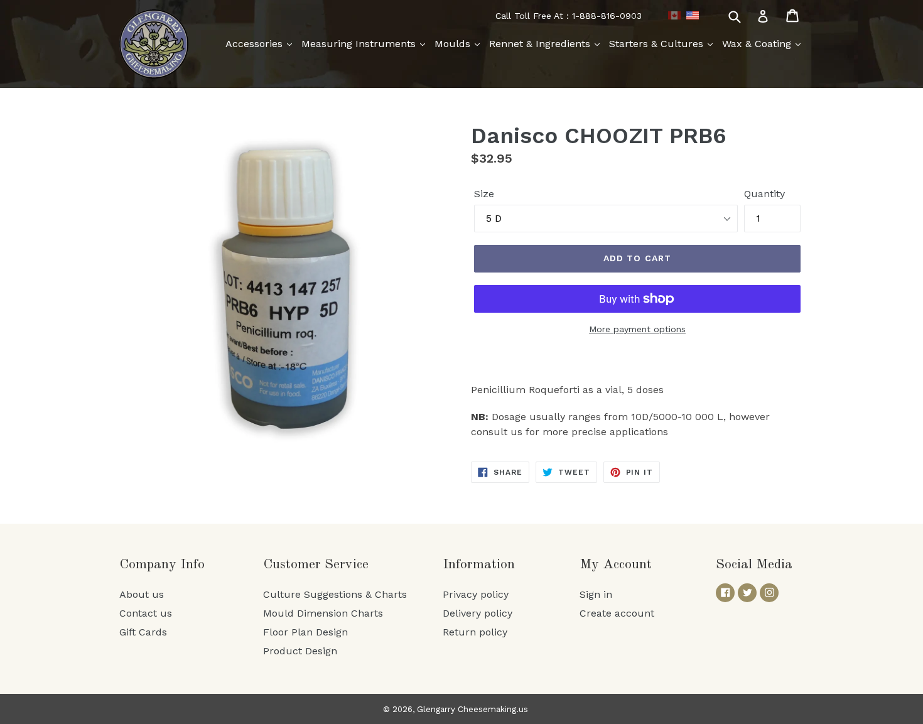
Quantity (764, 194)
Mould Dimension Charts (323, 613)
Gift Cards (143, 632)
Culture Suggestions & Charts (335, 594)
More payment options (637, 329)
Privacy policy (476, 594)
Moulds (454, 44)
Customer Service (316, 564)
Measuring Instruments (360, 44)
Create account (617, 613)
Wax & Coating (758, 44)
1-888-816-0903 (607, 16)
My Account (616, 564)
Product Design (300, 651)
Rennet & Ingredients (541, 44)
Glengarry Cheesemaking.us (472, 709)
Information (479, 564)
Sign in (596, 594)
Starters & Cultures (657, 44)
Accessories (255, 44)
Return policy (475, 632)
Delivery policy (477, 613)
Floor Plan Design (305, 632)
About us (141, 594)
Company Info (162, 564)
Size (484, 194)
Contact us (145, 613)
